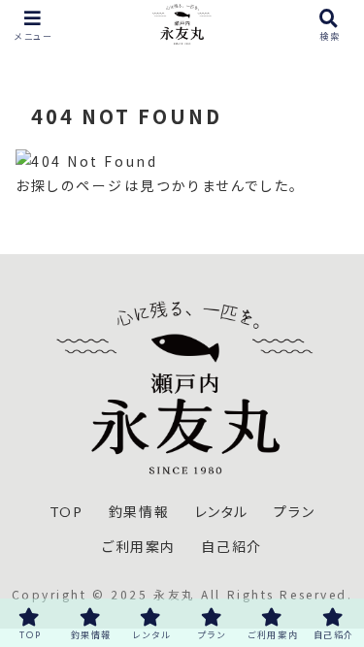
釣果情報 (139, 511)
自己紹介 (231, 546)
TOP (66, 511)
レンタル (221, 511)
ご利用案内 (139, 546)
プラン (294, 511)
